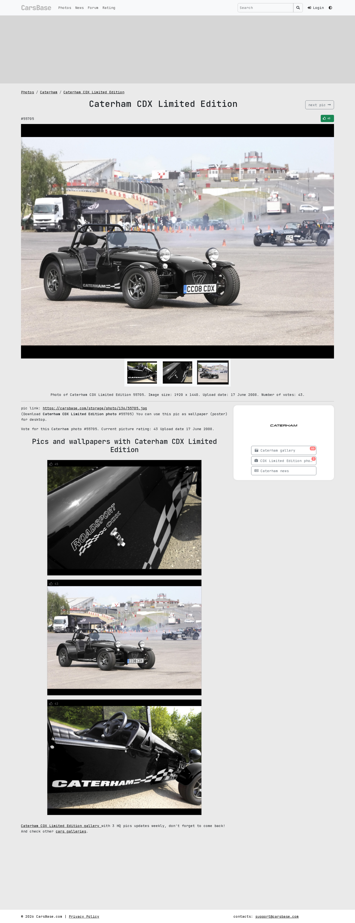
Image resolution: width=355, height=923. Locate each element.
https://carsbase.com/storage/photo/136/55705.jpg (95, 408)
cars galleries (71, 831)
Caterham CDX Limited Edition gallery (61, 825)
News (79, 7)
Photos (64, 7)
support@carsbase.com (277, 916)
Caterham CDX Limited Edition (94, 92)
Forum (93, 7)
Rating (108, 7)
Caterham (48, 92)
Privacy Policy (84, 916)
